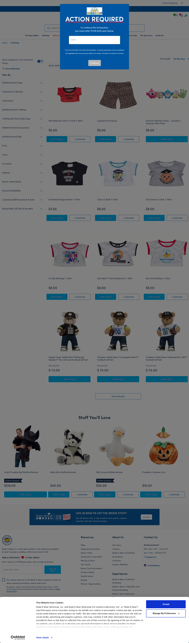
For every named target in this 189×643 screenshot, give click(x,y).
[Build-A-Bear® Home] (94, 10)
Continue (94, 62)
